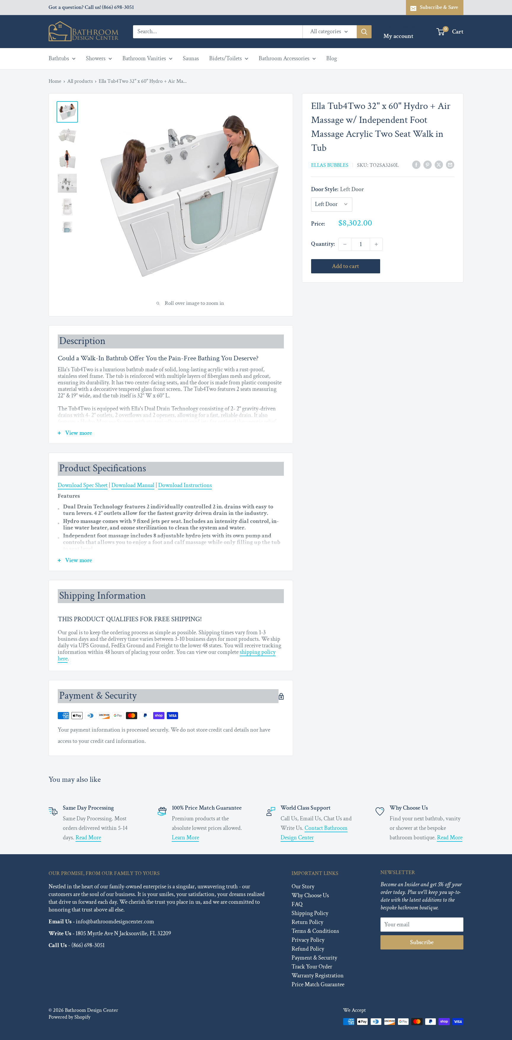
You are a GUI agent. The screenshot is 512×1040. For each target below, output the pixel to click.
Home (55, 81)
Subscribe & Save (439, 7)
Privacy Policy (308, 940)
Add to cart (345, 266)
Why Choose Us (310, 895)
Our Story (303, 886)
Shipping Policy (310, 913)
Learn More (185, 837)
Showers (95, 58)
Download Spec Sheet (83, 485)
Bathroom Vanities (144, 58)
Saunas (191, 58)
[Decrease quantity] (345, 244)
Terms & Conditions (315, 931)
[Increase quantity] (376, 244)
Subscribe (422, 942)
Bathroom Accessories (284, 58)
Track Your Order (312, 967)
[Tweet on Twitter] (439, 164)
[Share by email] (450, 164)
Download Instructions (185, 485)
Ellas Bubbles (329, 164)
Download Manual (132, 485)
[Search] (364, 31)
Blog (331, 58)
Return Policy (307, 922)
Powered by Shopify (69, 1017)
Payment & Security (314, 958)
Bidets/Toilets (225, 58)
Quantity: (323, 244)
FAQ (297, 904)
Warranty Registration (318, 975)
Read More (88, 837)
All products (80, 81)
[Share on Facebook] (416, 164)
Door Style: (337, 189)
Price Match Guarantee (318, 984)
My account (398, 36)
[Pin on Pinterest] (427, 164)
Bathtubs (59, 58)
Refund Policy (308, 949)
